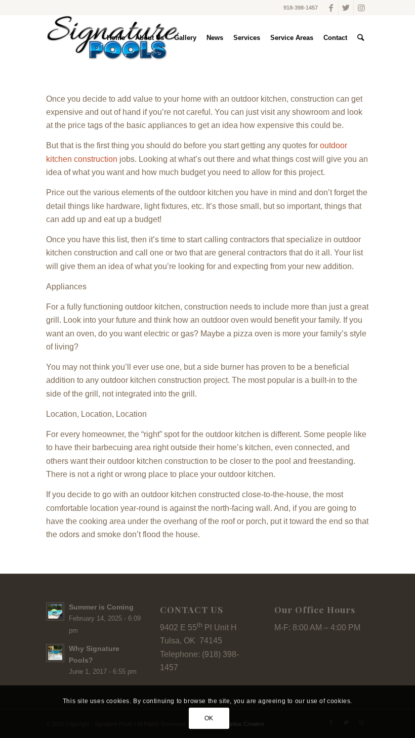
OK (209, 718)
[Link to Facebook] (330, 7)
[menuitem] (116, 38)
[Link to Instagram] (361, 7)
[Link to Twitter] (346, 7)
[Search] (360, 38)
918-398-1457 (300, 8)
